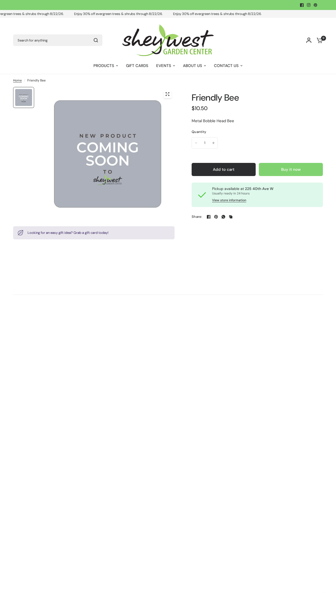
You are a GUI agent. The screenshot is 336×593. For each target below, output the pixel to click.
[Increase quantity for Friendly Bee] (213, 142)
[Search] (95, 40)
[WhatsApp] (223, 217)
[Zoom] (167, 94)
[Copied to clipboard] (231, 217)
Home (17, 80)
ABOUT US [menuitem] (192, 65)
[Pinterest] (315, 5)
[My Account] (309, 40)
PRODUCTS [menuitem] (103, 65)
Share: (197, 216)
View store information (229, 200)
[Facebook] (301, 5)
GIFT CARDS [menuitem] (137, 65)
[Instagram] (308, 5)
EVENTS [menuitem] (163, 65)
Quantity (199, 132)
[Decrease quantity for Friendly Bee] (196, 142)
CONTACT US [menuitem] (226, 65)
